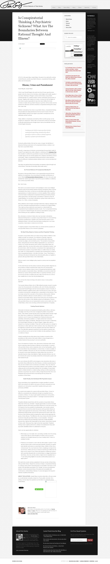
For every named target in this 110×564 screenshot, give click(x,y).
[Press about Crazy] (73, 58)
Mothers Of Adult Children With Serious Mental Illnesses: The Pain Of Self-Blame (73, 121)
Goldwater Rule (52, 152)
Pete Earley (27, 4)
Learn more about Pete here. (22, 550)
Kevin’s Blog (68, 27)
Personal (68, 23)
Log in (96, 561)
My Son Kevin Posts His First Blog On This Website (54, 543)
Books (67, 21)
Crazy (34, 510)
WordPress (91, 561)
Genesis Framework (84, 561)
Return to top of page (17, 561)
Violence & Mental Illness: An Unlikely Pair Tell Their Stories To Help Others (72, 108)
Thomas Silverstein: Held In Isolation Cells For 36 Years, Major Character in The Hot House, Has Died (73, 90)
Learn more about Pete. (33, 513)
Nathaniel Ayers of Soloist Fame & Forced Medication (73, 126)
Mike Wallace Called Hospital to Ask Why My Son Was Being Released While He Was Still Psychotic (73, 101)
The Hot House (34, 536)
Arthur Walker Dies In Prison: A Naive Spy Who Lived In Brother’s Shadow (73, 95)
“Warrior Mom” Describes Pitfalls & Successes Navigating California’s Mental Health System (72, 114)
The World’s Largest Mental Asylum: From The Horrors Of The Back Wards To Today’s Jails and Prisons (73, 83)
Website (67, 25)
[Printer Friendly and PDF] (39, 489)
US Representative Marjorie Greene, (34, 177)
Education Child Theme (74, 561)
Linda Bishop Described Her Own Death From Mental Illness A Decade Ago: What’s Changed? (73, 77)
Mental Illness (69, 19)
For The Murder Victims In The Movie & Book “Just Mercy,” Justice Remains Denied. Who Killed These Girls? (73, 70)
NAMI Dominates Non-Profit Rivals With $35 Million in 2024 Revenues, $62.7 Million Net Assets (55, 550)
